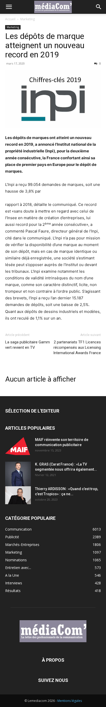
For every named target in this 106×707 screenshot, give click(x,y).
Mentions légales (69, 701)
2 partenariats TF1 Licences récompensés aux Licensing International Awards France (77, 347)
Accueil (10, 19)
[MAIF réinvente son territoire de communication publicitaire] (18, 446)
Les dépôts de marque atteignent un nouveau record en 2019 (44, 45)
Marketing (27, 19)
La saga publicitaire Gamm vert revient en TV (27, 345)
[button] (9, 7)
